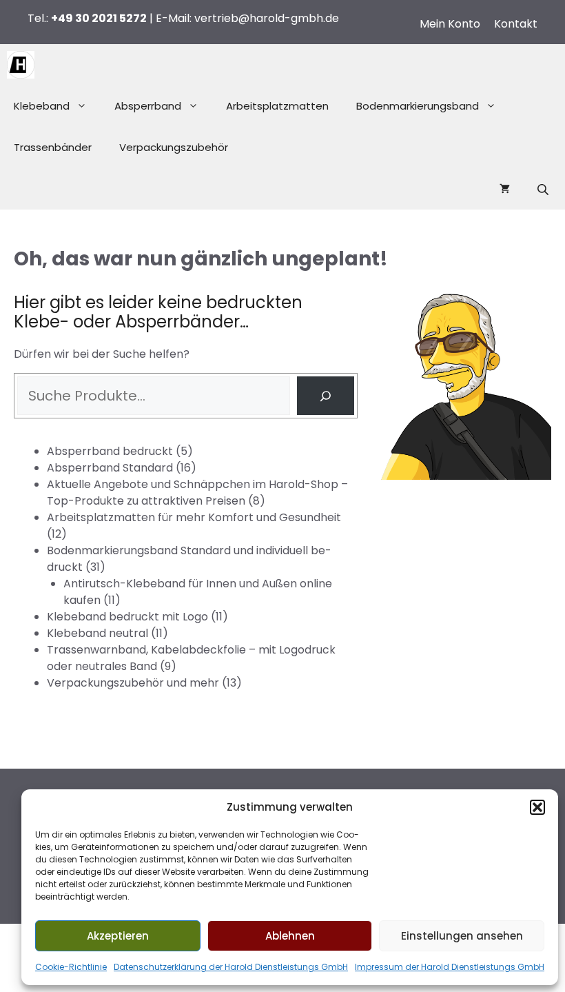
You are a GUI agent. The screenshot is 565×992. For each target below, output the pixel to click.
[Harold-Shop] (20, 64)
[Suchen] (325, 395)
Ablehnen (290, 936)
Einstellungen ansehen (462, 936)
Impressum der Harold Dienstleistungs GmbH (449, 967)
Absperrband (147, 106)
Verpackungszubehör (173, 147)
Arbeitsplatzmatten (277, 106)
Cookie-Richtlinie (71, 967)
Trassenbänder (53, 147)
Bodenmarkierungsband (417, 106)
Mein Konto (450, 24)
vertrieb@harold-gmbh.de (266, 18)
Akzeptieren (118, 936)
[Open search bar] (544, 189)
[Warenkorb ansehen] (505, 189)
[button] (537, 807)
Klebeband (42, 106)
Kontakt (515, 24)
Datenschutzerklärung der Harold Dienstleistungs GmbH (231, 967)
